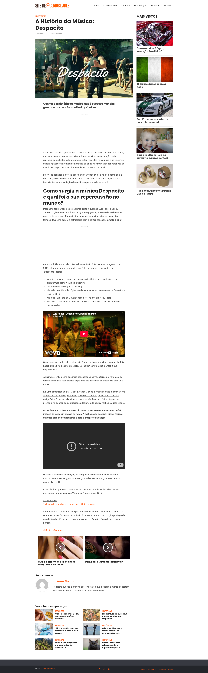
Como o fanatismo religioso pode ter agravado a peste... (111, 645)
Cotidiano (155, 5)
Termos (170, 669)
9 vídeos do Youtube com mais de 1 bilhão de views (69, 504)
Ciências (125, 5)
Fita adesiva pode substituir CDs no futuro (153, 192)
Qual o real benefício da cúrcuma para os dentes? (152, 156)
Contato (154, 669)
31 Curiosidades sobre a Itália (151, 85)
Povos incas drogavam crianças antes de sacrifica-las (66, 645)
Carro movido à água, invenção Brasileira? (150, 50)
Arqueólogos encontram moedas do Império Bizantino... (67, 616)
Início (96, 5)
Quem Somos (145, 669)
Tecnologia (140, 5)
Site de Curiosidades (48, 669)
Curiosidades (110, 5)
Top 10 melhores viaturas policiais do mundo (152, 121)
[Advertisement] (84, 133)
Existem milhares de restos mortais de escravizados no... (112, 630)
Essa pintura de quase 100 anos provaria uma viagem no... (114, 616)
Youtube (59, 530)
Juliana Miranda (56, 33)
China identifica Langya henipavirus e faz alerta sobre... (66, 630)
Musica (48, 530)
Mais (166, 5)
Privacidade (162, 669)
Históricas (40, 16)
